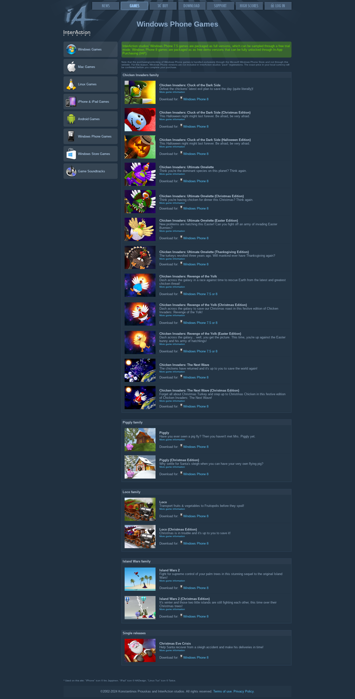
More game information (172, 92)
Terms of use (222, 691)
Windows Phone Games (95, 136)
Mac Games (86, 67)
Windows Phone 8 (195, 99)
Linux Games (87, 84)
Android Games (89, 119)
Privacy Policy (244, 691)
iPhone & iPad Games (93, 101)
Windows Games (90, 49)
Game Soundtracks (91, 171)
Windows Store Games (94, 154)
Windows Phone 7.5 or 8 (200, 294)
